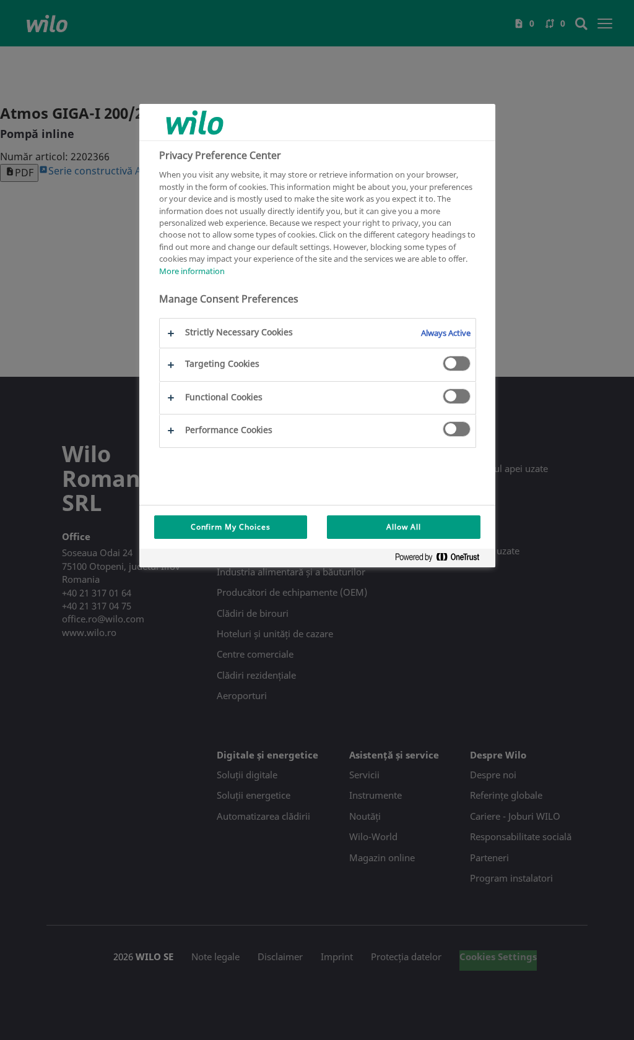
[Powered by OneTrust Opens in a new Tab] (442, 559)
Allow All (403, 527)
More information (192, 271)
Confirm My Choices (231, 527)
